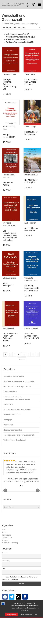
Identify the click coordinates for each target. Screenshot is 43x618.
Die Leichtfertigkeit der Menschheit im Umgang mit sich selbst (10, 235)
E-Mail (4, 569)
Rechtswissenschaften (12, 430)
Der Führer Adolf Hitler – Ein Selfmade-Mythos (10, 337)
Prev (5, 490)
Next (38, 490)
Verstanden (11, 615)
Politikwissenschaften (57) (17, 39)
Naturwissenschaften (12, 415)
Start (20, 485)
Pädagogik (7, 420)
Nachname (6, 561)
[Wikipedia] (18, 597)
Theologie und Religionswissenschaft (18, 435)
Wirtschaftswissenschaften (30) (19, 42)
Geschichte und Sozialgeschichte (17, 386)
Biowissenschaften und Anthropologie (18, 381)
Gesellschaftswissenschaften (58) (20, 37)
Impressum (6, 535)
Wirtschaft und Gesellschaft (14, 440)
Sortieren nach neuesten (14, 28)
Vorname (5, 553)
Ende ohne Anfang (8, 183)
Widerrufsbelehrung (10, 543)
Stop (22, 485)
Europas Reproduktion (9, 135)
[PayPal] (25, 597)
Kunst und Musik (10, 392)
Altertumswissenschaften (13, 376)
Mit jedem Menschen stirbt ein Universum (31, 288)
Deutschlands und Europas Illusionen (30, 81)
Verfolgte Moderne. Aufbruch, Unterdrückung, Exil (10, 84)
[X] (11, 597)
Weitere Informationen (28, 614)
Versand (5, 540)
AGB (4, 530)
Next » (21, 359)
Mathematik (8, 404)
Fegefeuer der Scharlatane (30, 133)
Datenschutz (7, 537)
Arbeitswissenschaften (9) (17, 34)
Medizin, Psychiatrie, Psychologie (17, 409)
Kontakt (5, 532)
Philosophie (8, 425)
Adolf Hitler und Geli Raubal (31, 229)
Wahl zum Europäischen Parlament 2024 (31, 335)
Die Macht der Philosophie (30, 181)
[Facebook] (5, 597)
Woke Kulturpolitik (8, 284)
